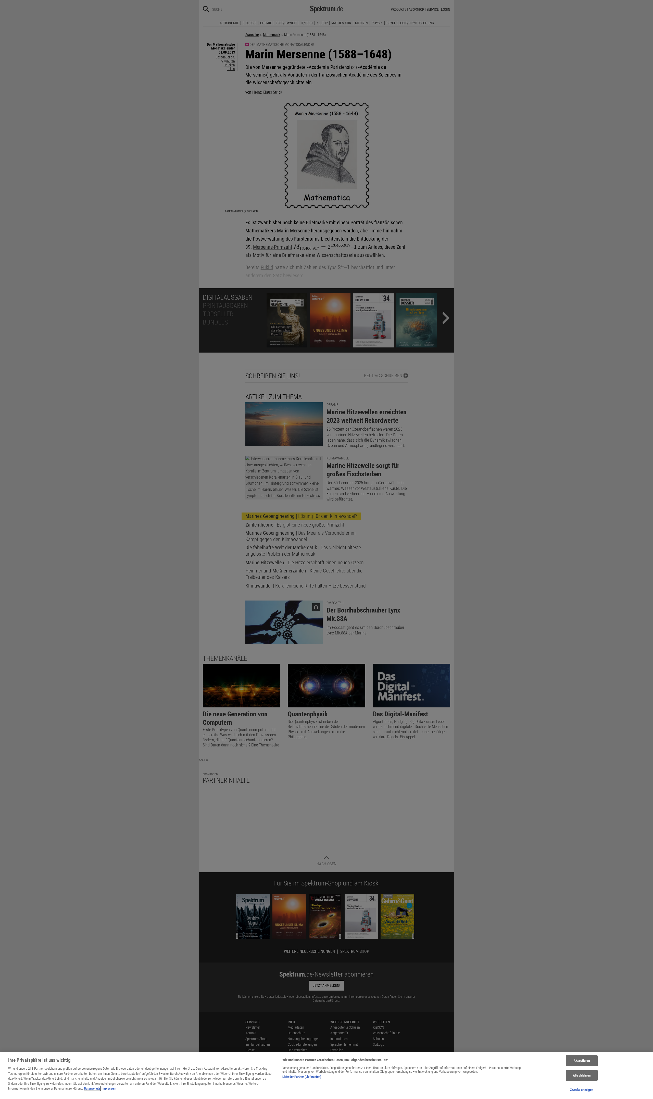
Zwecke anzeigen (581, 1090)
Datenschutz (92, 1088)
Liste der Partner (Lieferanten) (301, 1077)
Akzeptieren (581, 1061)
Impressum (109, 1088)
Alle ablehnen (582, 1075)
